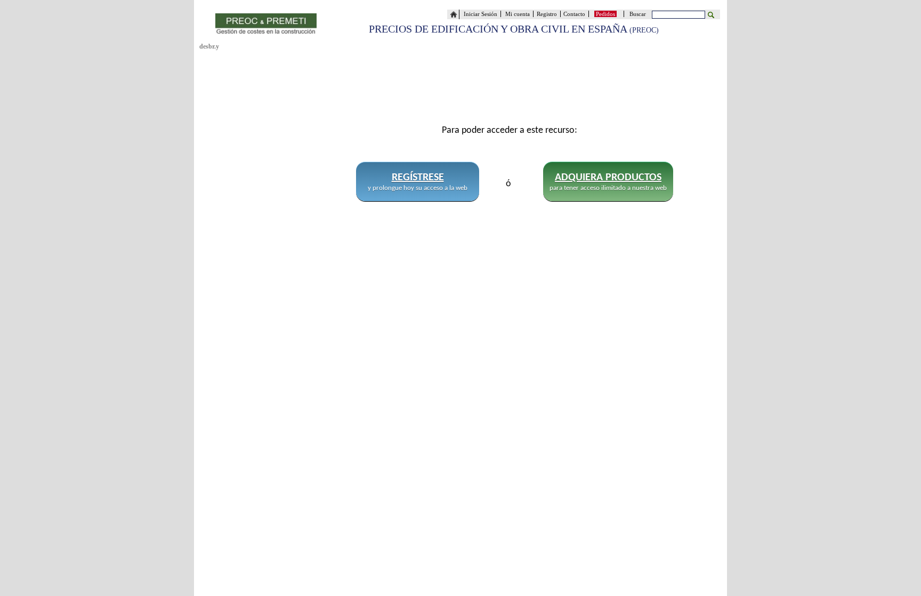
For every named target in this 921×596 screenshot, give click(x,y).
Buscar (639, 14)
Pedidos (605, 14)
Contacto (575, 14)
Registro (547, 14)
